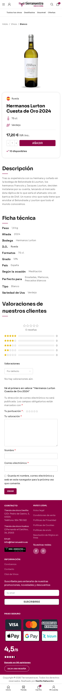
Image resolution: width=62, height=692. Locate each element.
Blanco (23, 24)
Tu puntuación (13, 411)
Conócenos (10, 564)
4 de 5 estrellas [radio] (34, 411)
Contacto (9, 569)
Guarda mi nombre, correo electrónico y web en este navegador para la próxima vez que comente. (29, 479)
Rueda (14, 246)
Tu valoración (13, 416)
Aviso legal (38, 510)
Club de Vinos (11, 574)
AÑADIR (37, 143)
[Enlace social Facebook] (36, 551)
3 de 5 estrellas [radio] (32, 411)
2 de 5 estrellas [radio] (29, 411)
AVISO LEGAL (40, 505)
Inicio (5, 24)
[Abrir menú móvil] (3, 4)
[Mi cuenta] (9, 4)
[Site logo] (31, 4)
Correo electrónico (16, 463)
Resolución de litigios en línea (45, 536)
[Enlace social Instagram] (43, 551)
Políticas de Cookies (43, 525)
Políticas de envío (42, 530)
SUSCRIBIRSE (32, 601)
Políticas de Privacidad (44, 520)
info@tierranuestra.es (16, 542)
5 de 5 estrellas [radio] (37, 411)
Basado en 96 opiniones (17, 662)
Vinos (14, 24)
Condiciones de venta (44, 515)
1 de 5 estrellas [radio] (27, 411)
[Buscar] (52, 4)
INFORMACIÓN (12, 559)
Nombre (10, 450)
